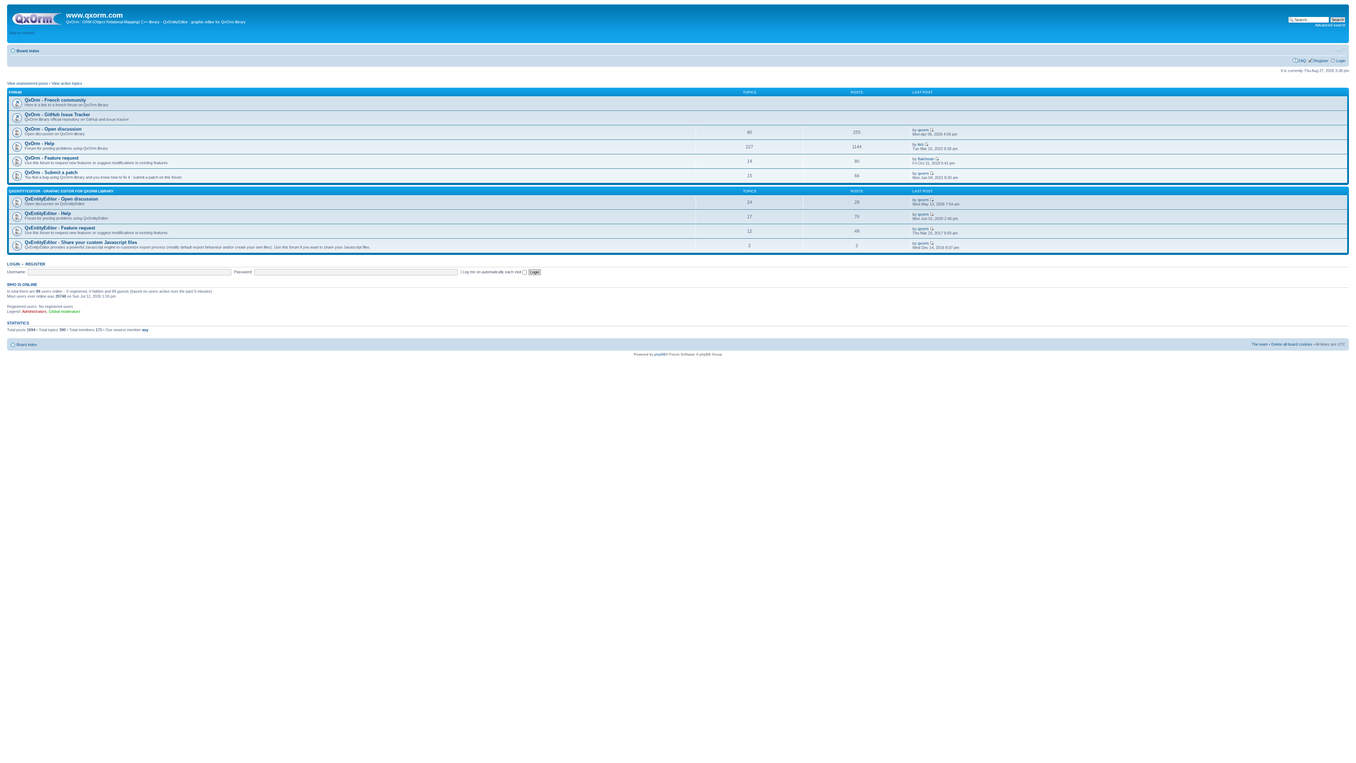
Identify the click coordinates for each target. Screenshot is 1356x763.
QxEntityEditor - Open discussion (61, 199)
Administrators (34, 311)
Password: (243, 272)
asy (145, 330)
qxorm (923, 130)
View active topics (67, 83)
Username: (16, 272)
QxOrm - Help (39, 143)
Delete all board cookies (1291, 344)
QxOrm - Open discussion (53, 129)
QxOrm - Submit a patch (51, 172)
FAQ (1302, 61)
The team (1259, 344)
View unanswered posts (27, 83)
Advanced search (1330, 25)
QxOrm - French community (55, 100)
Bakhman (926, 159)
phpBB (660, 354)
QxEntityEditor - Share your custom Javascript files (81, 242)
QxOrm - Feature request (51, 158)
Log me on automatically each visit (492, 272)
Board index (28, 51)
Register (1321, 61)
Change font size (1340, 49)
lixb (920, 144)
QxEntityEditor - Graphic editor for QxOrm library (61, 191)
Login (1340, 61)
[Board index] (37, 17)
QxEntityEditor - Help (48, 213)
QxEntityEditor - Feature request (60, 228)
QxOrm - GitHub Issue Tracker (57, 114)
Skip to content (21, 33)
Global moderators (65, 311)
